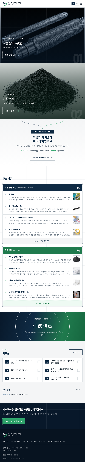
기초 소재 (25, 441)
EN (77, 4)
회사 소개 (5, 441)
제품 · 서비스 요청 (59, 441)
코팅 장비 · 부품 (15, 441)
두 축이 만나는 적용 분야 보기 (42, 158)
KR (73, 4)
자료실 (50, 441)
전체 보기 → (79, 389)
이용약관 (15, 455)
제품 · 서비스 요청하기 (14, 421)
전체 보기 (76, 352)
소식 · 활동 (42, 441)
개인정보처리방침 (7, 455)
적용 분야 (33, 441)
